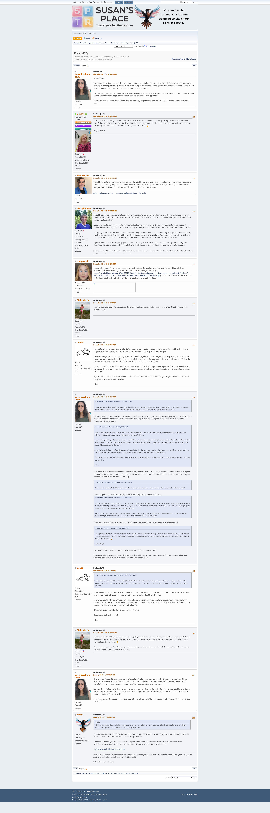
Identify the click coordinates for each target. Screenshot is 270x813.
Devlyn (80, 113)
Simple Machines (92, 791)
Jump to (168, 777)
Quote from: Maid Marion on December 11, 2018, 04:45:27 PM (114, 482)
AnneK (80, 714)
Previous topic (178, 59)
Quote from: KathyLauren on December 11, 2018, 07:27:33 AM (114, 402)
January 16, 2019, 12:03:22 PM (104, 675)
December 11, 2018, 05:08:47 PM (105, 345)
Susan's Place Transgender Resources (94, 794)
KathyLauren (84, 208)
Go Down (77, 65)
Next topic (191, 59)
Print (194, 65)
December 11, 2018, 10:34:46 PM (105, 397)
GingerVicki (83, 261)
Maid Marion (83, 300)
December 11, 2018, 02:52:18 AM (105, 117)
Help (183, 794)
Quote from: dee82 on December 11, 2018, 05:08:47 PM (112, 427)
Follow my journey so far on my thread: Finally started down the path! (119, 193)
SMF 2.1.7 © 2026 (78, 791)
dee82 (80, 342)
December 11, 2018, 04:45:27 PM (105, 303)
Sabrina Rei (83, 175)
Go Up (75, 768)
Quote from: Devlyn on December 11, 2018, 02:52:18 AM (112, 528)
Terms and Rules (192, 794)
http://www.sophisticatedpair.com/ (108, 749)
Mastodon (75, 797)
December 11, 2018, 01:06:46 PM (105, 264)
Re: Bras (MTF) (99, 114)
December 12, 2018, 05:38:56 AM (105, 633)
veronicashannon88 (82, 75)
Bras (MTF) (97, 71)
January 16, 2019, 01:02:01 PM (104, 717)
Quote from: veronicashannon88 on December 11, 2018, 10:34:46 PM (116, 575)
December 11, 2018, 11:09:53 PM (105, 570)
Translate (152, 46)
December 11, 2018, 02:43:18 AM (105, 74)
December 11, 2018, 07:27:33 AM (105, 211)
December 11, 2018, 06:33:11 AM (105, 178)
